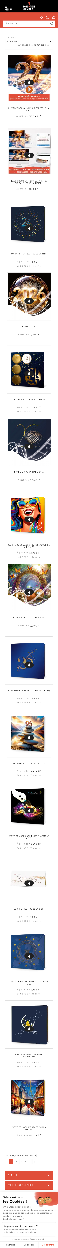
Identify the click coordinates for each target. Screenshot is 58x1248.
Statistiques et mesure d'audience (21, 1232)
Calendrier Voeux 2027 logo (29, 399)
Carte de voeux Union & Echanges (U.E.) (29, 983)
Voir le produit (29, 82)
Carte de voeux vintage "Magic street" (29, 1129)
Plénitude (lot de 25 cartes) (29, 763)
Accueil (13, 1175)
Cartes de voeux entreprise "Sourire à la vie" (29, 546)
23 (29, 1161)
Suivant (34, 1161)
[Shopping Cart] (53, 16)
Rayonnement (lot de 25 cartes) (29, 254)
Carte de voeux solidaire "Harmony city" (29, 837)
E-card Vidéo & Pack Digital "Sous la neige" (29, 109)
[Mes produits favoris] (41, 17)
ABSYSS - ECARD (29, 327)
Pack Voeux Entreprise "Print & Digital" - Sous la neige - (29, 182)
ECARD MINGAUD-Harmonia (29, 472)
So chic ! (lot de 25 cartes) (29, 909)
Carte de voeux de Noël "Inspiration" (29, 1056)
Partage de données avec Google (21, 1229)
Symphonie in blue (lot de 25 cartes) (29, 691)
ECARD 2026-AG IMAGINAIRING (29, 618)
